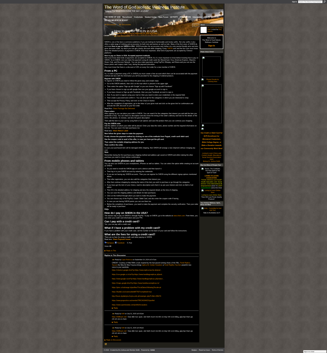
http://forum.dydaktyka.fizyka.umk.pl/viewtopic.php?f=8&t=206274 (136, 296)
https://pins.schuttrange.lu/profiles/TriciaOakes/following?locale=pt (136, 287)
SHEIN (169, 48)
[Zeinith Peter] (108, 36)
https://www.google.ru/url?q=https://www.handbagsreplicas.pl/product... (138, 279)
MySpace (110, 243)
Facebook (121, 243)
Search (325, 2)
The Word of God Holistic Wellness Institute (144, 7)
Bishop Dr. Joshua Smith (211, 161)
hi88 (123, 313)
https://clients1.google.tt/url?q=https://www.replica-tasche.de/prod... (137, 270)
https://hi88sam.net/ (119, 317)
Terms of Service (217, 350)
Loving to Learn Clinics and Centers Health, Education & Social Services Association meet (211, 156)
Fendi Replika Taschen (172, 265)
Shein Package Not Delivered (124, 108)
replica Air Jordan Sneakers (152, 265)
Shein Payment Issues (122, 239)
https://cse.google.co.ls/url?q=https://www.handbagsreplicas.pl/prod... (137, 274)
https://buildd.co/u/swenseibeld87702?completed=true (132, 292)
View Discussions (123, 36)
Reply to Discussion (112, 340)
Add (197, 25)
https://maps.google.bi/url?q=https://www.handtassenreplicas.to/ (135, 283)
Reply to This (110, 251)
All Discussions (110, 25)
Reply (115, 308)
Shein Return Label (120, 131)
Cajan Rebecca (126, 260)
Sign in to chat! (309, 351)
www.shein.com (179, 216)
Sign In (294, 2)
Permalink (113, 259)
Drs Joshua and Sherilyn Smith (129, 350)
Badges (194, 350)
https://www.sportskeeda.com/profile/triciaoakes (129, 305)
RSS (106, 344)
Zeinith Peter (127, 33)
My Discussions (125, 25)
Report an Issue (204, 350)
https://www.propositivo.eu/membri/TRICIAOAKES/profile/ (133, 300)
